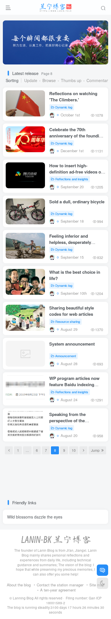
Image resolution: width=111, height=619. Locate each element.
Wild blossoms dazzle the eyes (34, 517)
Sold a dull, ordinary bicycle (76, 201)
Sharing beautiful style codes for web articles (71, 311)
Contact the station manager (60, 584)
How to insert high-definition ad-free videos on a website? (76, 171)
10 (74, 450)
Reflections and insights (71, 179)
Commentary (98, 80)
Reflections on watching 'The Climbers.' (73, 96)
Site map (96, 584)
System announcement (72, 344)
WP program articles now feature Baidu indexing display (74, 384)
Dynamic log (63, 107)
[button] (99, 61)
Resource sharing (67, 321)
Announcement (65, 356)
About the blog (19, 584)
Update (30, 80)
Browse (49, 80)
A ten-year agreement (58, 590)
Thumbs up (71, 80)
